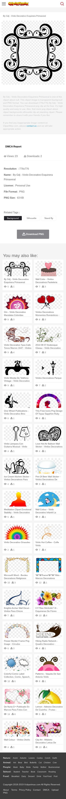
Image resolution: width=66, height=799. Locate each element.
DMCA (46, 790)
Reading (52, 772)
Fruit (55, 776)
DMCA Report (13, 146)
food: (6, 776)
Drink (39, 776)
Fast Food (47, 776)
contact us (32, 126)
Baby (22, 767)
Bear (20, 763)
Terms (14, 790)
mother (43, 767)
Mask (15, 767)
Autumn (23, 758)
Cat (40, 763)
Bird (26, 763)
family (35, 767)
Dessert (31, 776)
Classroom (41, 772)
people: (7, 767)
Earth (54, 758)
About (6, 790)
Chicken (47, 763)
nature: (7, 758)
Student (16, 772)
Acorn (15, 758)
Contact (37, 790)
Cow (55, 763)
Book (33, 772)
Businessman (54, 767)
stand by (48, 218)
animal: (7, 762)
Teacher (25, 772)
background (13, 218)
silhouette (31, 218)
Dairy (23, 776)
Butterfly (33, 763)
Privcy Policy (25, 790)
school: (7, 771)
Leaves (32, 758)
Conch (47, 758)
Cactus (40, 758)
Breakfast (15, 776)
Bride (28, 767)
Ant (14, 763)
